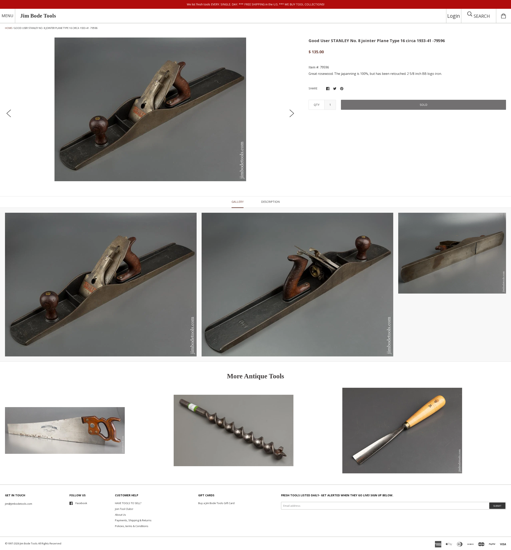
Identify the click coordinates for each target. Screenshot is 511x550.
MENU (7, 15)
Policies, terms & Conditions (131, 526)
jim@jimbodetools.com (18, 503)
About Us (120, 514)
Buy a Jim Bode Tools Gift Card (216, 503)
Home (8, 28)
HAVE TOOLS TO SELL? (128, 503)
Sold (423, 105)
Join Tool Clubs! (124, 509)
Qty (316, 105)
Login (453, 15)
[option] (150, 109)
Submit (497, 505)
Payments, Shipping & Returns (133, 520)
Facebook (81, 503)
